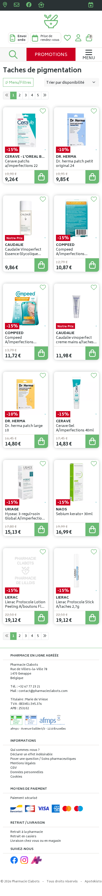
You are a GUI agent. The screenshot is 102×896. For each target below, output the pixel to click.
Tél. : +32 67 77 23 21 (25, 686)
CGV (13, 768)
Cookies (16, 777)
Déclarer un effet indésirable (31, 754)
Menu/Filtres (19, 83)
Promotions (51, 55)
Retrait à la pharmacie (26, 832)
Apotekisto (93, 881)
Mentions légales (23, 763)
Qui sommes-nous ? (25, 750)
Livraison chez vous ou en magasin (35, 841)
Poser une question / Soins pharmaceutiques (43, 759)
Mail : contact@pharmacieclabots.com (39, 691)
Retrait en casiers (23, 836)
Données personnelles (26, 772)
